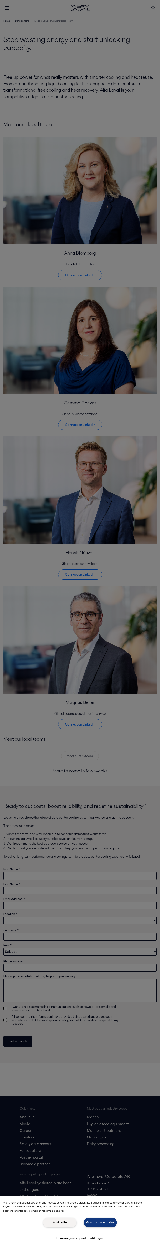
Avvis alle (60, 1222)
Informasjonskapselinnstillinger (79, 1238)
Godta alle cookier (100, 1222)
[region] (80, 1222)
